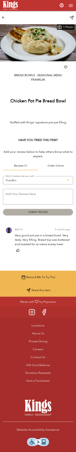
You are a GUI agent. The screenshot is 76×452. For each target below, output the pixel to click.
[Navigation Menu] (71, 5)
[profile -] (61, 5)
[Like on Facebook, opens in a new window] (44, 313)
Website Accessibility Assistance (38, 430)
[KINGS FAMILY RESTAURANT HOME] (19, 5)
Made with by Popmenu (29, 301)
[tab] (20, 165)
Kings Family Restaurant (38, 408)
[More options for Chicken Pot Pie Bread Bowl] (65, 67)
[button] (4, 17)
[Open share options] (72, 17)
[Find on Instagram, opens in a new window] (32, 313)
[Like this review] (19, 250)
